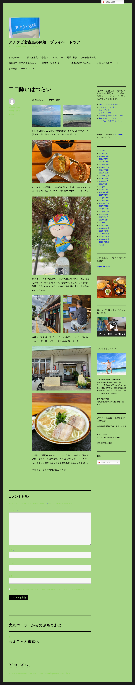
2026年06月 (104, 239)
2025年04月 (104, 198)
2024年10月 (104, 178)
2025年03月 (104, 195)
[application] (111, 326)
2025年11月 (103, 217)
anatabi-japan (15, 107)
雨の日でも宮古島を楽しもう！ (23, 63)
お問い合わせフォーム (107, 63)
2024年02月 (104, 156)
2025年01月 (104, 189)
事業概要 (13, 68)
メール (12, 563)
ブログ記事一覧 (88, 57)
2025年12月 (104, 220)
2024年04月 (104, 162)
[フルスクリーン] (123, 334)
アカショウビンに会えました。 (111, 107)
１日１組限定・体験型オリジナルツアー (44, 57)
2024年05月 (104, 164)
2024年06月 (104, 167)
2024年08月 (104, 173)
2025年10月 (104, 214)
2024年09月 (104, 176)
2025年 (102, 187)
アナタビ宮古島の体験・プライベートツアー (46, 42)
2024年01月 (104, 153)
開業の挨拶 (72, 57)
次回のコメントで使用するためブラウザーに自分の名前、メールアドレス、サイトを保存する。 (49, 589)
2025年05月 (104, 200)
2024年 (102, 151)
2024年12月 (104, 184)
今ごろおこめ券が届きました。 (111, 121)
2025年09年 (104, 211)
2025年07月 (104, 206)
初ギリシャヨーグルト (107, 118)
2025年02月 (104, 192)
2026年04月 (104, 234)
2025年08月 (104, 209)
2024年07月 (104, 170)
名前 (11, 550)
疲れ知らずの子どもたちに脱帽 (111, 115)
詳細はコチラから (104, 266)
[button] (111, 327)
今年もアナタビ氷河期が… (109, 104)
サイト (11, 576)
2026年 (102, 223)
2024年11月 (103, 181)
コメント (13, 510)
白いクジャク (104, 110)
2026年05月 (104, 236)
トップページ (15, 57)
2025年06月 (104, 203)
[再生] (100, 334)
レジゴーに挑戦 (105, 113)
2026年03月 (104, 231)
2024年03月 (104, 159)
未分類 (11, 114)
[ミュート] (119, 334)
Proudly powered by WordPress (58, 673)
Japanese (106, 462)
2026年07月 (104, 242)
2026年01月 (104, 225)
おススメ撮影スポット (52, 63)
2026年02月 (104, 228)
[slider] (110, 334)
